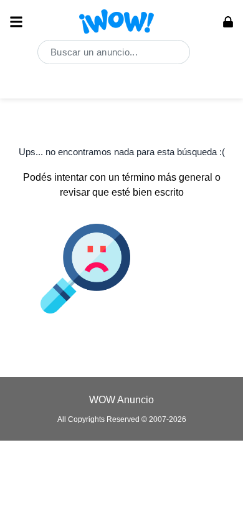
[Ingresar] (228, 21)
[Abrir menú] (16, 22)
